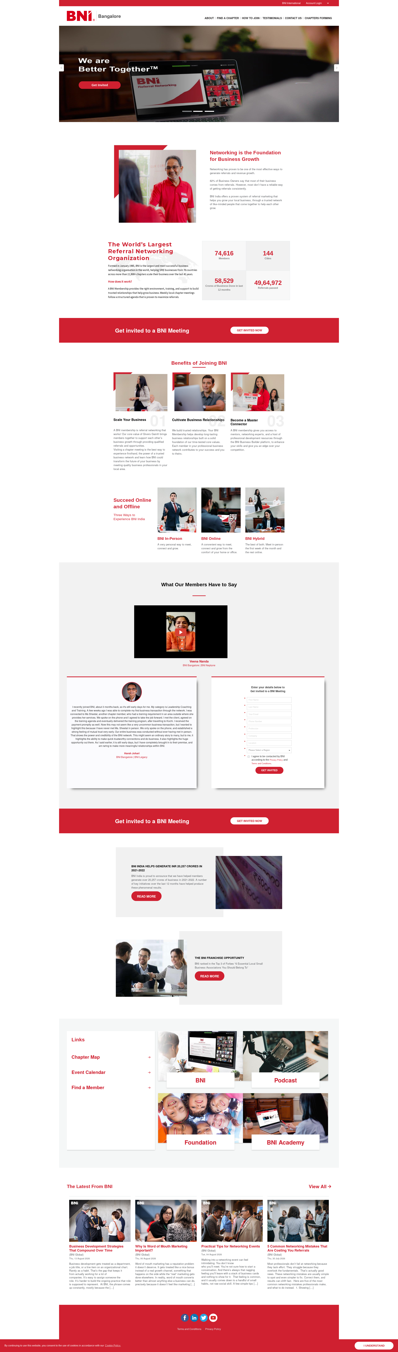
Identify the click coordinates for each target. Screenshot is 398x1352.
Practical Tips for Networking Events (230, 1246)
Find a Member (88, 1087)
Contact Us (293, 18)
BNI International (291, 3)
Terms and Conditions (261, 763)
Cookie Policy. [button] (113, 1345)
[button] (61, 67)
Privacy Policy (276, 760)
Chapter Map (86, 1056)
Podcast (285, 1080)
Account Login (314, 3)
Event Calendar (89, 1072)
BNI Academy (285, 1142)
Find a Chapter (228, 18)
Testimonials (272, 18)
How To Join (250, 18)
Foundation (200, 1142)
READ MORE (146, 896)
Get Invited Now (249, 330)
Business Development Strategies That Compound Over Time (96, 1248)
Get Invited (100, 85)
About (209, 18)
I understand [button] (374, 1345)
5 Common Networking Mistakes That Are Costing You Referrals (297, 1248)
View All (318, 1186)
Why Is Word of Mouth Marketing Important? (161, 1248)
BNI (200, 1080)
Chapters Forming (318, 18)
